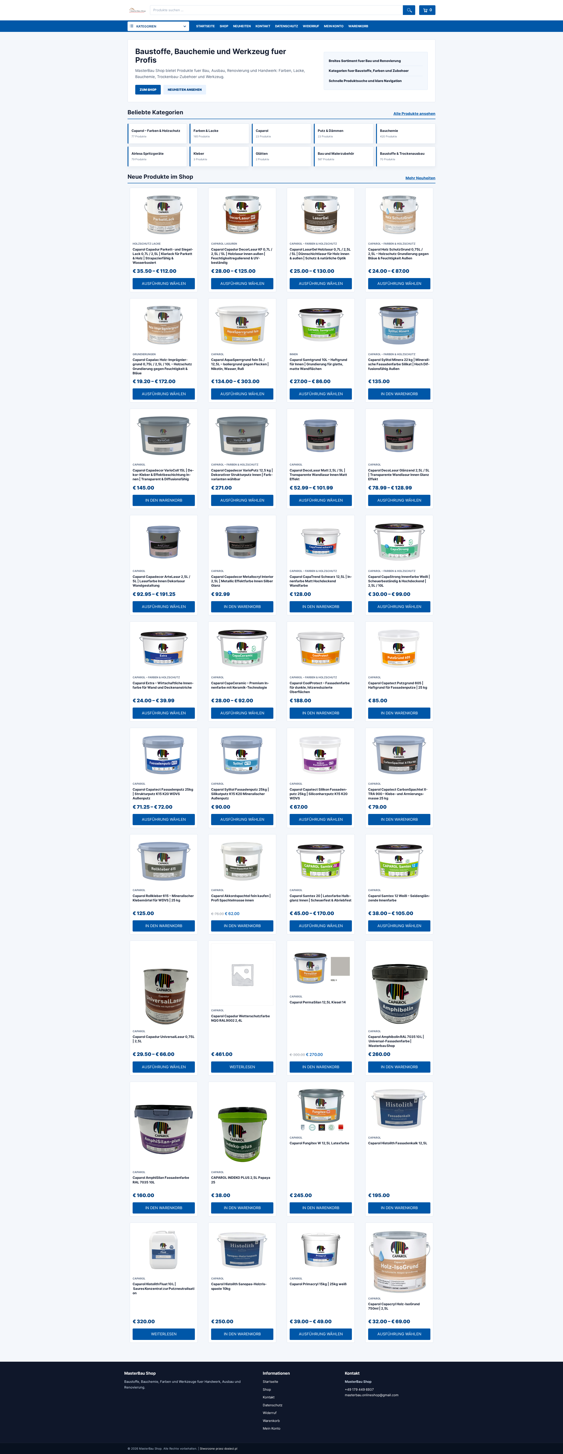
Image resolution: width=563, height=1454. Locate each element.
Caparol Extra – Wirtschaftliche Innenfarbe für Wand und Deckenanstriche (163, 685)
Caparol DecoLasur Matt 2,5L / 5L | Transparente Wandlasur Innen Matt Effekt (318, 474)
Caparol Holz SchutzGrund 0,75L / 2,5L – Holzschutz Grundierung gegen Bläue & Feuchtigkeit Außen (398, 253)
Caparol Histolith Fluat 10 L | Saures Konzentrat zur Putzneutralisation (163, 1288)
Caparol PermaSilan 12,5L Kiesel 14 (318, 1002)
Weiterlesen (242, 1067)
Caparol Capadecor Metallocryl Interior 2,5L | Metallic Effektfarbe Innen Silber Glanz (242, 581)
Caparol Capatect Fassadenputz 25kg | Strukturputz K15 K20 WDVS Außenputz (163, 794)
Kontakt (263, 26)
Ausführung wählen (164, 283)
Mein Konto (334, 26)
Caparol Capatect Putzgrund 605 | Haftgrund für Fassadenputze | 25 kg (397, 685)
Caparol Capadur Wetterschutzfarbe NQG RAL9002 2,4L (240, 1018)
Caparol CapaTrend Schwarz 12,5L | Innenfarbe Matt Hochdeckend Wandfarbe (321, 581)
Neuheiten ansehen (185, 89)
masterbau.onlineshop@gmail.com (371, 1395)
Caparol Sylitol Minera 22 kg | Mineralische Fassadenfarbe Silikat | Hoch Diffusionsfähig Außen (399, 364)
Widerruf (311, 26)
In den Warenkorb (399, 394)
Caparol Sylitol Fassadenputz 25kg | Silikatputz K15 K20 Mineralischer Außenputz (240, 794)
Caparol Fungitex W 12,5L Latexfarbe (319, 1143)
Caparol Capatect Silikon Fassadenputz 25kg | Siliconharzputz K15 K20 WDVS (318, 794)
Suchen (409, 10)
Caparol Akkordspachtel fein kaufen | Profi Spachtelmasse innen (241, 898)
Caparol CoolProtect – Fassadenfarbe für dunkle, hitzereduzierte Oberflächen (320, 687)
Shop (224, 26)
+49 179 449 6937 (359, 1389)
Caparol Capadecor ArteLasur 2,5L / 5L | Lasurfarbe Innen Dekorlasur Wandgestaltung (161, 581)
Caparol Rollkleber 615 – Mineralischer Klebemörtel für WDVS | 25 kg (163, 898)
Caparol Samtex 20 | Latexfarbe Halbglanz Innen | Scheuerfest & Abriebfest (320, 898)
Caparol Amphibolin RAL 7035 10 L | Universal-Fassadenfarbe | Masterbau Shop (396, 1041)
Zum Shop (148, 89)
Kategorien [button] (146, 26)
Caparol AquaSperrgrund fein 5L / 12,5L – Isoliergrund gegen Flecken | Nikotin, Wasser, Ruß (240, 364)
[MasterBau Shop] (137, 10)
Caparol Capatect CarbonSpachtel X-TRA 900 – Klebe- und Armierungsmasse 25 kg (398, 794)
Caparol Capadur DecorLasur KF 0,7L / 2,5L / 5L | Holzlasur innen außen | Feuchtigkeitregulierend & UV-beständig (241, 256)
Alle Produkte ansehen (414, 113)
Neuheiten (242, 26)
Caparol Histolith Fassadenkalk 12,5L (397, 1143)
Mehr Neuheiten (420, 178)
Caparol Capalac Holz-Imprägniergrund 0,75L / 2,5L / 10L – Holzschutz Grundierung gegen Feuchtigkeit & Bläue (162, 366)
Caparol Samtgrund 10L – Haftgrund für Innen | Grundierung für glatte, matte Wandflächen (318, 364)
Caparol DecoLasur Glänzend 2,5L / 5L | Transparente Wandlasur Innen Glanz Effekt (399, 474)
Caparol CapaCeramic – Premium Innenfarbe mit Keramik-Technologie (240, 685)
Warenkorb (358, 26)
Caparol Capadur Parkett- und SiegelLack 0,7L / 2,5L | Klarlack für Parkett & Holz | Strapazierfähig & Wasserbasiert (163, 256)
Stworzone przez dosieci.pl (218, 1448)
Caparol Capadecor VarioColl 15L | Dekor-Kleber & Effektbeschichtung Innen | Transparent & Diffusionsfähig (163, 474)
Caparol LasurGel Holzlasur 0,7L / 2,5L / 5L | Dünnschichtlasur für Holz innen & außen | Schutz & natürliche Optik (320, 253)
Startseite (205, 26)
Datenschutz (286, 26)
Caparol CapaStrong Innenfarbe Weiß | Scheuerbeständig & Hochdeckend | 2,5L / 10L (399, 581)
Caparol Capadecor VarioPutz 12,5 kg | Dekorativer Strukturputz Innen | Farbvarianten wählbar (242, 474)
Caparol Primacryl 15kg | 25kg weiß (318, 1284)
